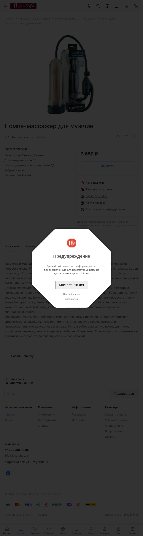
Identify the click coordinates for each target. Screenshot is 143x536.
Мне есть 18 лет (71, 285)
